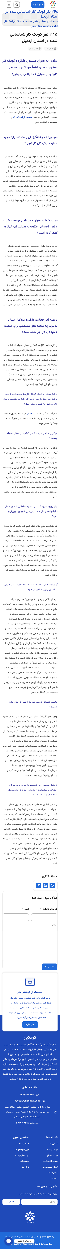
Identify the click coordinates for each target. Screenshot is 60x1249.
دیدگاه (53, 925)
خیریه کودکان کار (22, 1149)
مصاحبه (27, 21)
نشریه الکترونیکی (50, 1161)
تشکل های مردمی (50, 1167)
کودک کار (31, 414)
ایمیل (25, 909)
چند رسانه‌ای (52, 1155)
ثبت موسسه (52, 1149)
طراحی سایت (46, 1244)
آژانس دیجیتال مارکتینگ (24, 1244)
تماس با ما (24, 1161)
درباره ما (25, 1167)
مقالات (55, 1178)
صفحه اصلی (52, 21)
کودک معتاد (24, 1144)
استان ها (54, 1144)
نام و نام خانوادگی (48, 909)
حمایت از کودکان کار (22, 117)
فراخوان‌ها (53, 1173)
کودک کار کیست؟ (21, 1155)
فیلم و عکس (39, 21)
